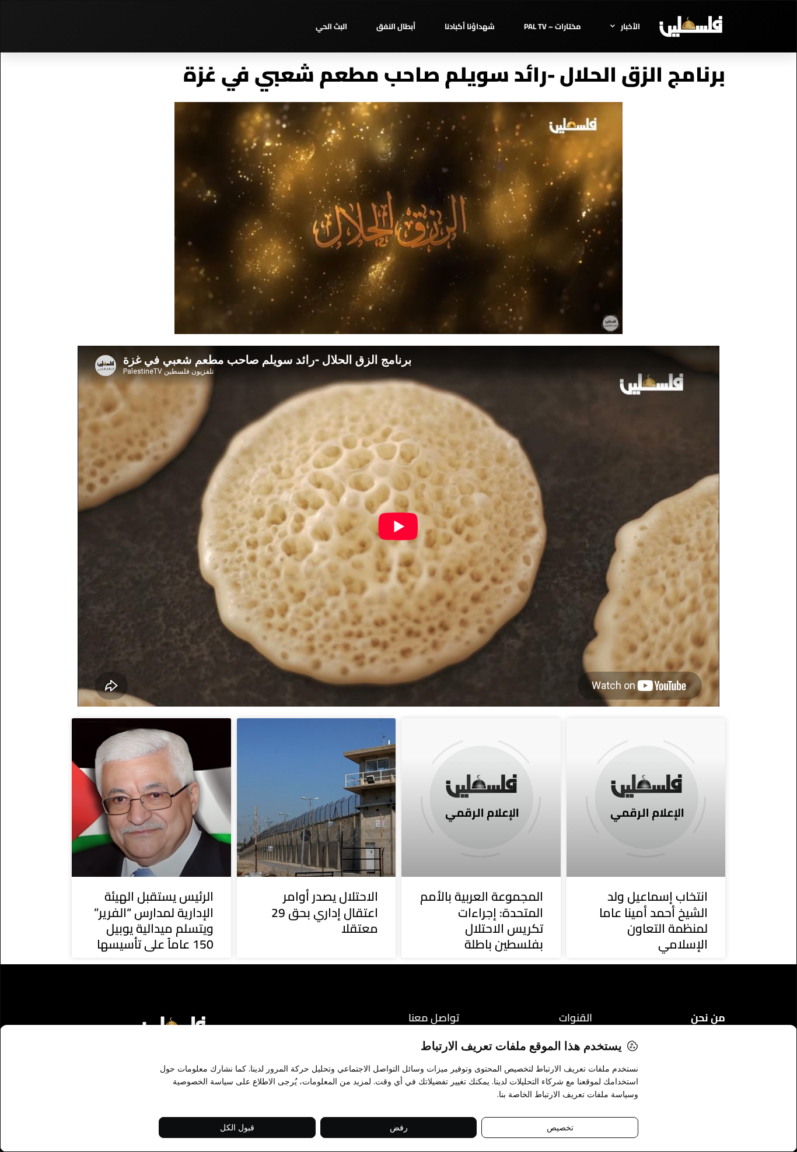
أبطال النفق (395, 26)
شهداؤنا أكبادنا (470, 26)
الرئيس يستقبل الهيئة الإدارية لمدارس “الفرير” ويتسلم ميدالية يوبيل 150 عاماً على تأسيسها (154, 920)
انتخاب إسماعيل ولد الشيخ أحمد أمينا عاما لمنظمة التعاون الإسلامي (653, 920)
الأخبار (630, 26)
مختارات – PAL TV (552, 26)
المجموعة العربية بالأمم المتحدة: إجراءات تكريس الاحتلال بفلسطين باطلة (481, 920)
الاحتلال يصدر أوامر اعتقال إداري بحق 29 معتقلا (324, 912)
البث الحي (331, 26)
